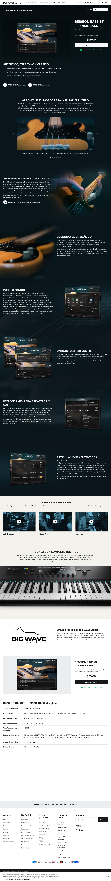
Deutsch (13, 871)
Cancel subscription (27, 835)
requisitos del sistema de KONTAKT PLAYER (38, 737)
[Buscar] (95, 2)
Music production (62, 833)
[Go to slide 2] (52, 157)
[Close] (108, 876)
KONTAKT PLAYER (41, 713)
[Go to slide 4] (56, 157)
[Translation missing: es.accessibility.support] (99, 2)
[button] (14, 85)
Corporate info (7, 822)
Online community (27, 838)
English (5, 871)
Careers (5, 832)
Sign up (102, 820)
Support (5, 829)
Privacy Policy (26, 879)
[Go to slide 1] (50, 157)
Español (26, 871)
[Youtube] (82, 830)
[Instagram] (79, 830)
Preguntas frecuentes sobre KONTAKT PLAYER (73, 737)
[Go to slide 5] (58, 157)
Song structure (62, 854)
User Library (25, 841)
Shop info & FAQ (26, 825)
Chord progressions (63, 857)
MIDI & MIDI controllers (64, 842)
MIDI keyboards (44, 828)
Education (6, 838)
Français (22, 871)
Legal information (8, 841)
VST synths (42, 834)
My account (25, 819)
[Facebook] (76, 830)
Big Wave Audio (82, 633)
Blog (4, 819)
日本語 (8, 871)
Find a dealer (25, 829)
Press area (6, 835)
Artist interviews (62, 827)
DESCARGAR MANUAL (31, 747)
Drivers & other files (27, 848)
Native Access (25, 832)
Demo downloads (26, 844)
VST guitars (42, 837)
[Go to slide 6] (60, 157)
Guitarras (10, 7)
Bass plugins (43, 831)
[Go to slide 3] (54, 157)
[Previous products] (13, 133)
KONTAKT (68, 713)
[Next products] (97, 133)
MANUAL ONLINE (30, 742)
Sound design (61, 850)
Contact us (6, 825)
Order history (25, 822)
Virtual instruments (45, 825)
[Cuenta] (102, 2)
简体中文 (17, 871)
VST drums (42, 841)
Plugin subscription (45, 844)
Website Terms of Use (14, 879)
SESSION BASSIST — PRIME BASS (18, 10)
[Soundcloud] (85, 830)
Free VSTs (42, 822)
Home (4, 7)
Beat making (61, 830)
